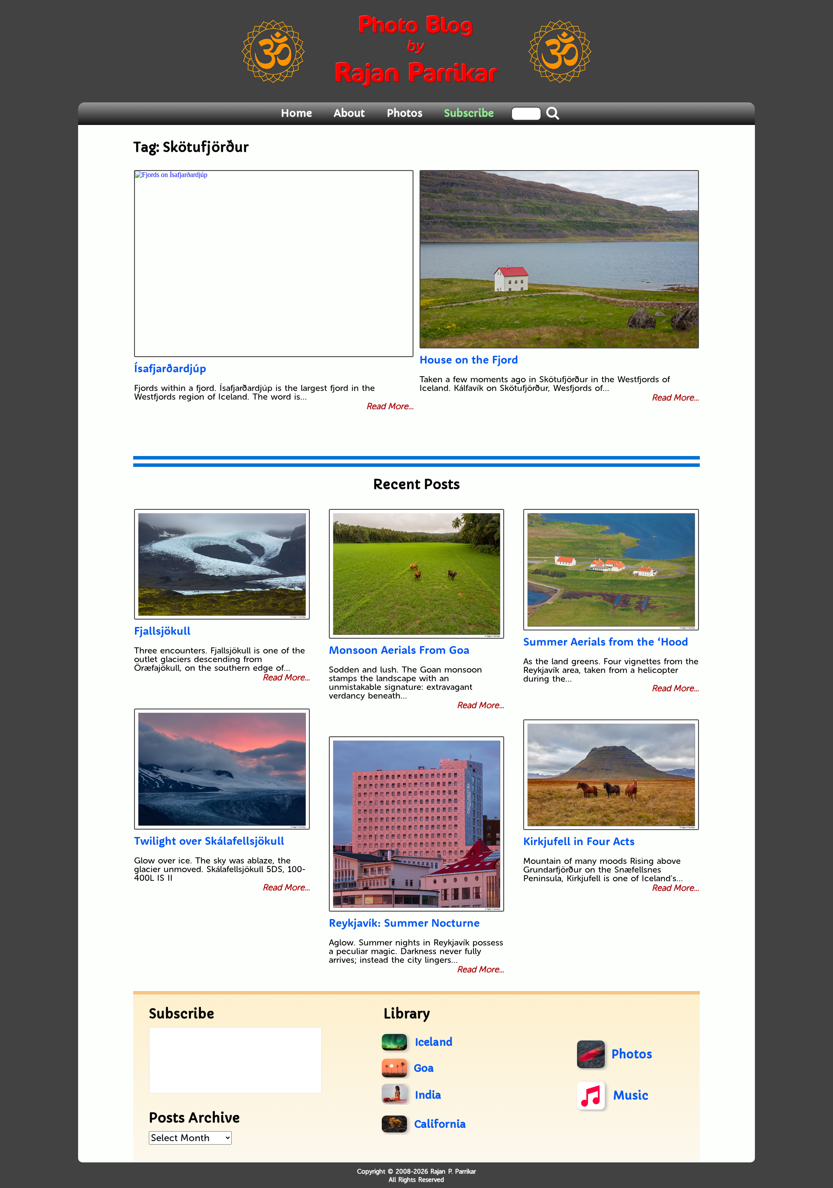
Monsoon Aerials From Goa (399, 650)
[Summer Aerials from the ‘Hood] (611, 569)
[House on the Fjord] (559, 259)
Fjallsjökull (162, 631)
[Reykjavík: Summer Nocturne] (417, 824)
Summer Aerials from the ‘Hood (605, 641)
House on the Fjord (469, 359)
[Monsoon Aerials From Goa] (417, 574)
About (349, 113)
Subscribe (469, 113)
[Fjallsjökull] (222, 564)
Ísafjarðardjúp (170, 368)
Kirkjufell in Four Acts (579, 841)
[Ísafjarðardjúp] (273, 263)
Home (296, 113)
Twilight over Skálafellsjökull (209, 841)
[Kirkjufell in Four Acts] (611, 774)
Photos (405, 113)
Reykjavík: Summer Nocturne (404, 923)
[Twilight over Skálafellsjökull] (222, 769)
